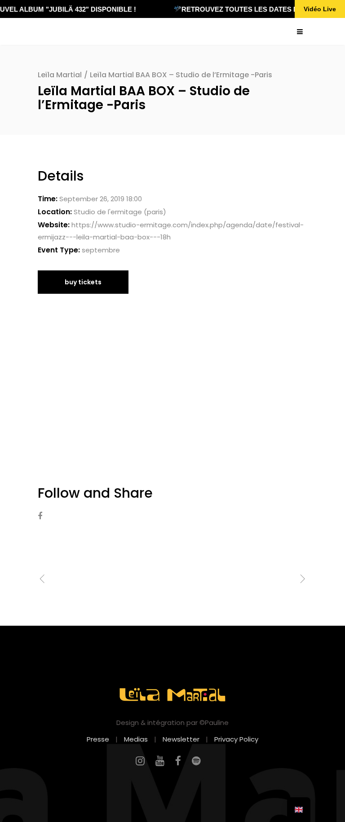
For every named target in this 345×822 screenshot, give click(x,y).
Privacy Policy (236, 739)
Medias (136, 739)
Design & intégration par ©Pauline (172, 722)
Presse (98, 739)
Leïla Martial (60, 75)
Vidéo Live (320, 9)
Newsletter (181, 739)
